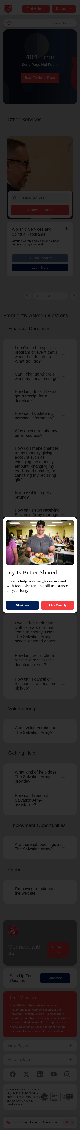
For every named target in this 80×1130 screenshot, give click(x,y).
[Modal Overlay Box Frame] (40, 565)
